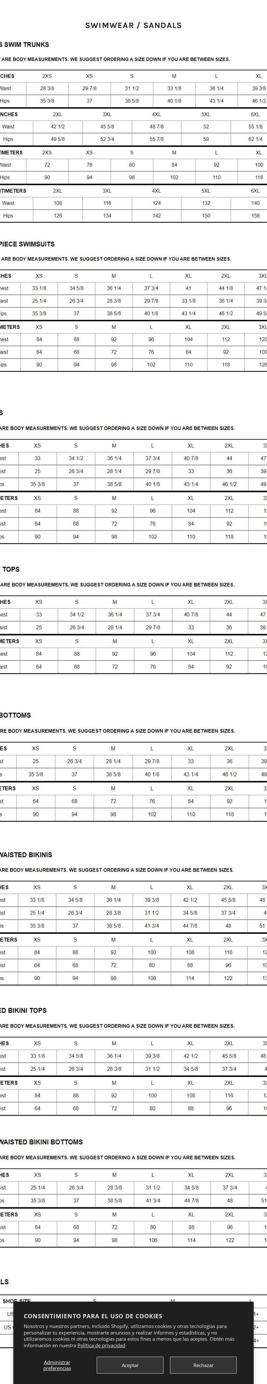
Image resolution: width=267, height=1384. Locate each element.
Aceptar (130, 1365)
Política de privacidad (101, 1345)
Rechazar (203, 1365)
